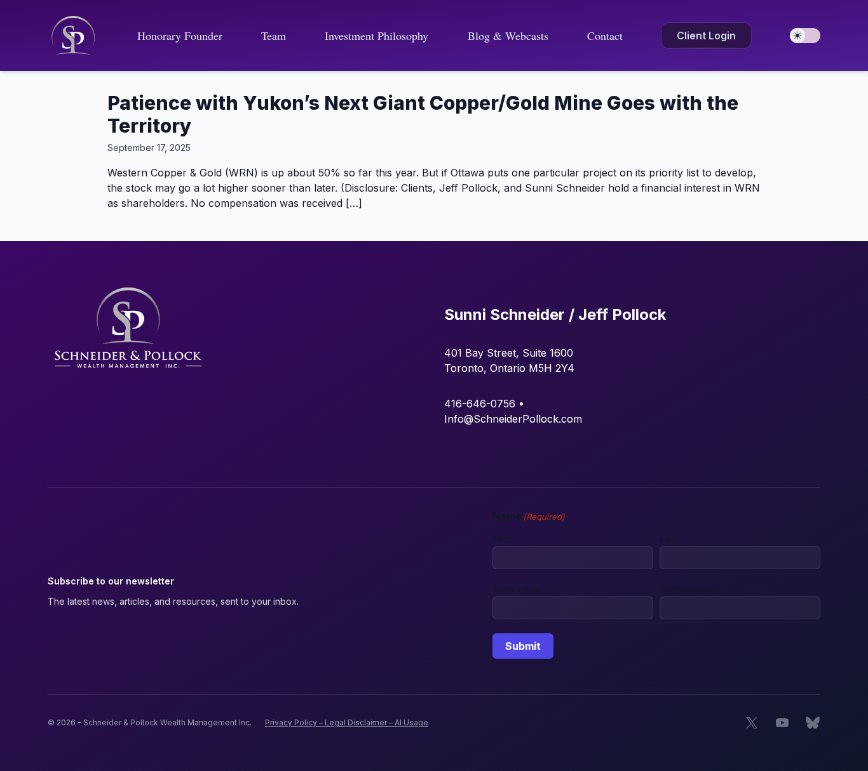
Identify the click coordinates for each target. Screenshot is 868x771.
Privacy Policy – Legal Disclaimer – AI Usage (346, 722)
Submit (523, 646)
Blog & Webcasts (508, 35)
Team (273, 35)
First (502, 538)
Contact (605, 35)
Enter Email (516, 589)
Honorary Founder (179, 35)
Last (669, 538)
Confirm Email (690, 589)
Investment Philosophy (376, 35)
